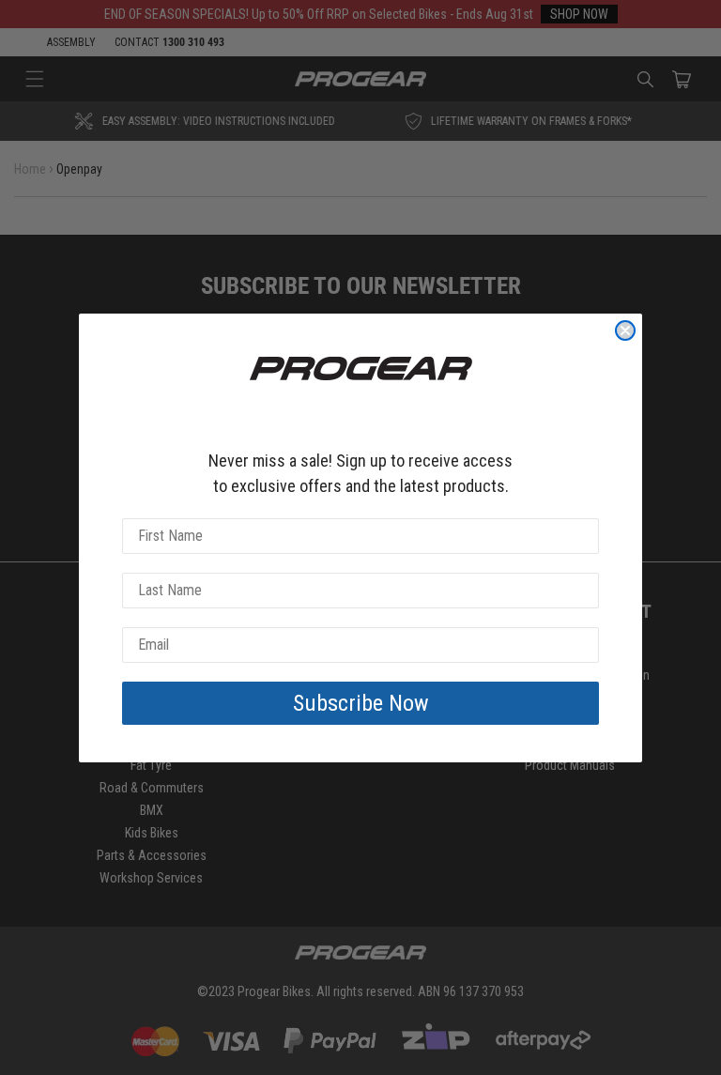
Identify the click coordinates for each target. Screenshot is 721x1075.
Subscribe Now (361, 703)
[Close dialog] (625, 330)
